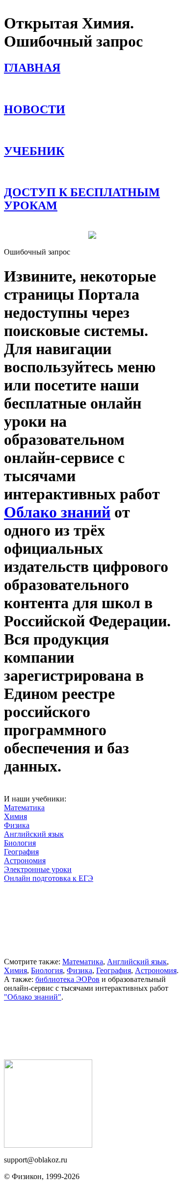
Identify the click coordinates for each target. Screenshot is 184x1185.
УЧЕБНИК (34, 151)
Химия (15, 816)
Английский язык (34, 834)
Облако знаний (57, 512)
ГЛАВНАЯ (32, 67)
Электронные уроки (38, 869)
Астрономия (25, 860)
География (21, 852)
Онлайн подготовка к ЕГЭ (48, 878)
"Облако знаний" (32, 997)
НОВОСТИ (34, 109)
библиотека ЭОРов (67, 979)
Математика (24, 807)
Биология (20, 843)
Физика (16, 825)
